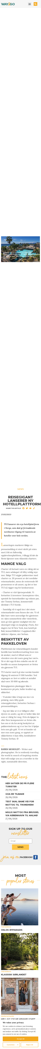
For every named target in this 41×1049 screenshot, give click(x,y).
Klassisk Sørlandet (13, 974)
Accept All (20, 1039)
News (20, 489)
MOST (20, 875)
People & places (7, 1016)
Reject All (29, 1045)
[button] (29, 4)
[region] (20, 1034)
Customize (10, 1045)
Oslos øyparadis (11, 930)
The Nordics (6, 927)
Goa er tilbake (14, 794)
